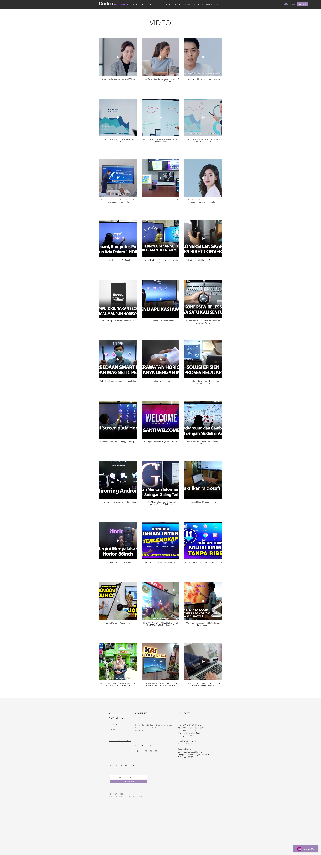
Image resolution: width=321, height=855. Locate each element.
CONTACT (115, 725)
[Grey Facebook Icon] (110, 794)
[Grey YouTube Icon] (121, 794)
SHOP (112, 729)
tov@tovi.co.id (190, 741)
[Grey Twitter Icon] (116, 794)
